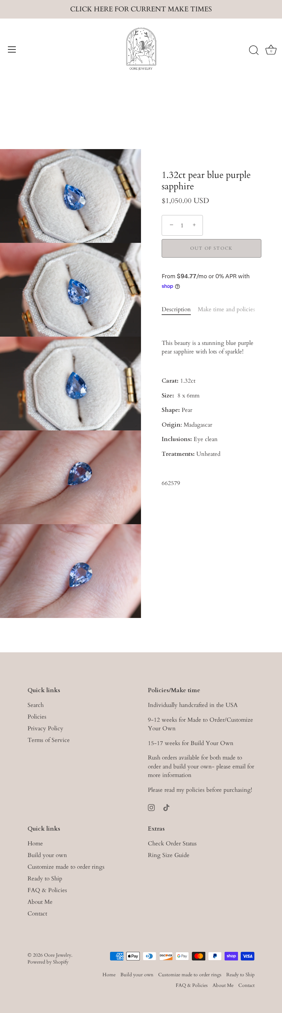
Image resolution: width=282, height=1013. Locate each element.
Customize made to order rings (66, 867)
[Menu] (12, 49)
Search (36, 705)
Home (35, 843)
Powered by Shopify (48, 962)
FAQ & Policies (47, 890)
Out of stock (211, 248)
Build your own (47, 855)
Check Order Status (172, 843)
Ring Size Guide (168, 855)
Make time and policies (226, 309)
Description (176, 309)
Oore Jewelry (57, 955)
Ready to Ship (45, 878)
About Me (40, 902)
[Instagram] (151, 807)
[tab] (180, 309)
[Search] (253, 50)
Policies (37, 717)
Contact (37, 914)
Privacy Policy (45, 728)
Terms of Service (49, 740)
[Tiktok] (166, 807)
